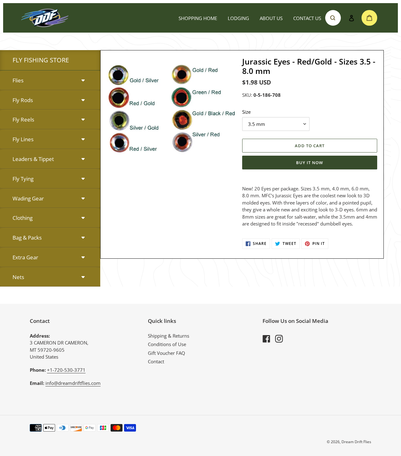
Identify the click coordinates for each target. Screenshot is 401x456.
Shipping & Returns (168, 336)
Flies (18, 80)
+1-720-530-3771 (66, 370)
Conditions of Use (167, 344)
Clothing (23, 217)
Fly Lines (23, 139)
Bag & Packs (27, 237)
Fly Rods (23, 100)
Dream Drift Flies (356, 441)
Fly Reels (23, 119)
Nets (18, 277)
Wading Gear (28, 198)
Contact (156, 361)
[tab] (50, 80)
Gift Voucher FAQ (166, 353)
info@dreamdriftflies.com (73, 383)
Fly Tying (23, 178)
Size (246, 112)
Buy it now (309, 162)
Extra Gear (25, 257)
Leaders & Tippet (33, 159)
